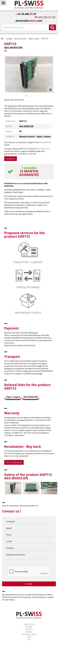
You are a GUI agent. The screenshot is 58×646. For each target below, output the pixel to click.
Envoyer (29, 583)
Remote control (27, 136)
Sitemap (29, 627)
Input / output (44, 136)
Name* (9, 525)
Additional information (15, 552)
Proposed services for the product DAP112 (24, 235)
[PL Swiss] (29, 4)
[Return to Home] (2, 38)
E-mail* (9, 538)
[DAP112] (26, 95)
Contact (29, 629)
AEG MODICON (26, 126)
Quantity (10, 545)
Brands (29, 632)
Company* (10, 518)
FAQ (29, 639)
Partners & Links (29, 634)
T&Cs (29, 637)
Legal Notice (29, 624)
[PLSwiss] (29, 615)
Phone (9, 532)
